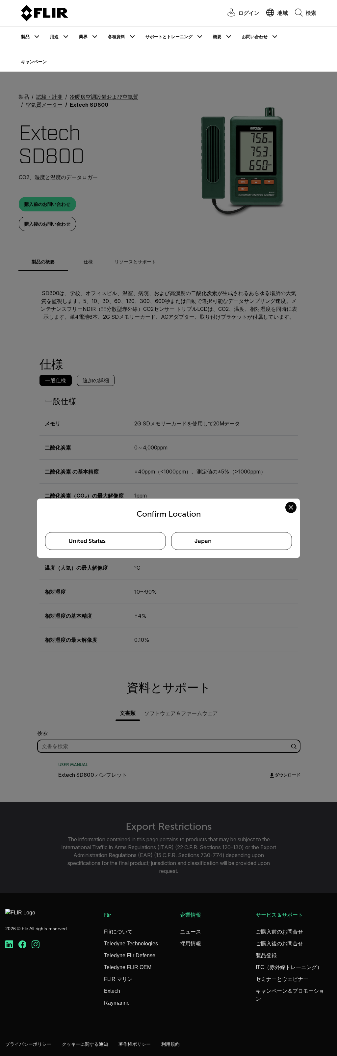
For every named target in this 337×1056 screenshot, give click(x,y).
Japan (203, 541)
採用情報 (190, 943)
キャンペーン (34, 61)
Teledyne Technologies (131, 943)
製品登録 (266, 955)
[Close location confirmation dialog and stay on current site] (291, 507)
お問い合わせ (255, 36)
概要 (217, 36)
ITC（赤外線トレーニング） (289, 967)
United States (87, 541)
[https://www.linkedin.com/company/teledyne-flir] (9, 944)
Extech (112, 991)
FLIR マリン (118, 979)
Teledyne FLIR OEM (127, 967)
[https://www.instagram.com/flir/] (35, 944)
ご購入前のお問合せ (279, 931)
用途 (54, 36)
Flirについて (118, 931)
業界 (83, 36)
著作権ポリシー (134, 1044)
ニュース (190, 931)
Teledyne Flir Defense (129, 955)
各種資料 (116, 36)
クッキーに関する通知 (85, 1044)
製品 (25, 36)
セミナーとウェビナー (282, 979)
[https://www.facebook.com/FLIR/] (22, 944)
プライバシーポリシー (28, 1044)
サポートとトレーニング (169, 36)
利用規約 (170, 1044)
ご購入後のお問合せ (279, 943)
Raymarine (117, 1003)
